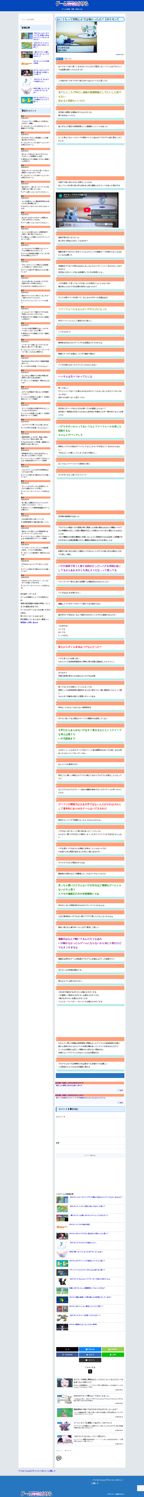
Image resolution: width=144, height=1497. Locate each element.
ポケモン (60, 58)
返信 (121, 1115)
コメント (60, 1141)
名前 (57, 1167)
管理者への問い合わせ (29, 622)
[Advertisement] (90, 161)
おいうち (68, 58)
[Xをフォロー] (90, 1420)
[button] (49, 19)
